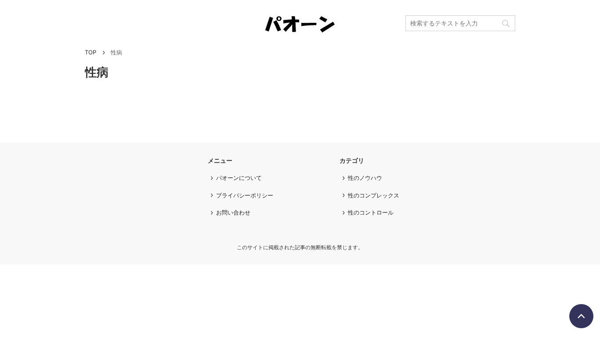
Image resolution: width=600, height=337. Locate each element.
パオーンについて (239, 177)
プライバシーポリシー (244, 195)
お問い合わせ (233, 212)
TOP (90, 52)
